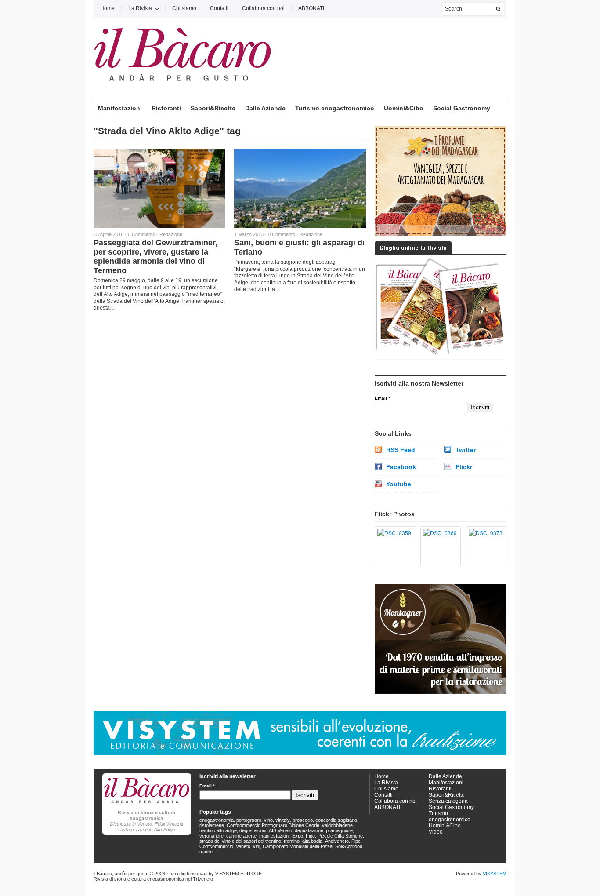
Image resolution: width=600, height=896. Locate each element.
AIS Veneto (280, 830)
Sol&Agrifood (348, 846)
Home (107, 8)
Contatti (219, 8)
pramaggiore (339, 830)
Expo (297, 835)
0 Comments (141, 234)
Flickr (463, 466)
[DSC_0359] (393, 546)
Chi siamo (184, 8)
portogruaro (248, 820)
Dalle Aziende (265, 108)
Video (436, 832)
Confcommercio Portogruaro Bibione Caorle (273, 825)
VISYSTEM (494, 873)
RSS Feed (400, 449)
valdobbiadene (337, 825)
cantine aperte (241, 835)
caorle (206, 851)
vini (256, 846)
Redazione (170, 234)
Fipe (310, 835)
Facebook (401, 466)
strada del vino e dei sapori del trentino (240, 841)
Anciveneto (337, 841)
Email (382, 398)
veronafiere (211, 835)
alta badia (312, 841)
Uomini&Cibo (403, 108)
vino (268, 820)
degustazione (309, 830)
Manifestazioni (120, 108)
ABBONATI (311, 8)
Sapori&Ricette (213, 108)
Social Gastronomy (461, 108)
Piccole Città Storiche (340, 835)
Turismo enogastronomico (334, 108)
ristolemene (211, 825)
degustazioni (252, 830)
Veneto (243, 846)
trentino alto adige (218, 830)
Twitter (465, 449)
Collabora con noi (263, 8)
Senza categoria (448, 801)
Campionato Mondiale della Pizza (298, 846)
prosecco (303, 820)
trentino (292, 841)
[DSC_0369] (439, 546)
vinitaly (282, 820)
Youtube (398, 484)
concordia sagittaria (336, 820)
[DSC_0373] (484, 546)
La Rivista (140, 8)
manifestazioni (274, 835)
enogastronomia (216, 820)
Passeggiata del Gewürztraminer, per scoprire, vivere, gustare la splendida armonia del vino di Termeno (155, 256)
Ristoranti (166, 108)
